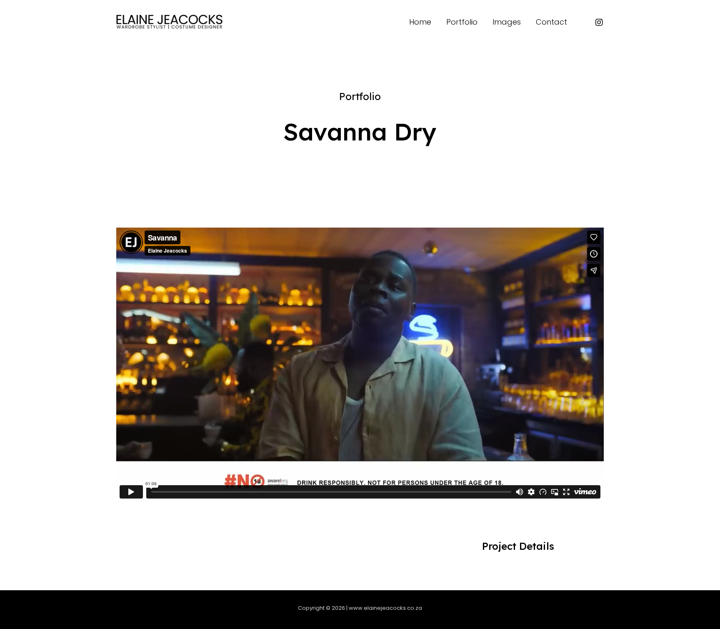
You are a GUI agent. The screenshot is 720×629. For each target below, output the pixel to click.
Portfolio (360, 96)
